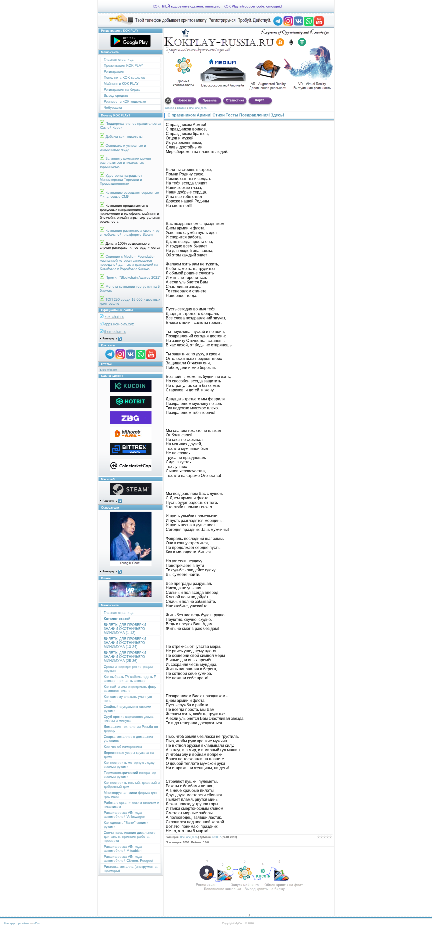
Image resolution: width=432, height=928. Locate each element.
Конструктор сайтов (16, 923)
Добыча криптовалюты (124, 136)
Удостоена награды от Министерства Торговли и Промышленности (121, 179)
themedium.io (115, 331)
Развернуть (110, 338)
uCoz (37, 923)
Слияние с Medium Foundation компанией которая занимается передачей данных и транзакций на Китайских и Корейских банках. (129, 262)
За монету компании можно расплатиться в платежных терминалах (125, 162)
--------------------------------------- (130, 339)
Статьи (181, 107)
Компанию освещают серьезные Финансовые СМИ (129, 194)
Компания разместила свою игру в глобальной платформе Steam (130, 232)
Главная (169, 107)
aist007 (216, 837)
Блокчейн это (108, 369)
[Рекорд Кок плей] (278, 24)
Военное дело (197, 107)
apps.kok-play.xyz (119, 324)
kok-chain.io (114, 316)
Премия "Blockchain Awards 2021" (133, 277)
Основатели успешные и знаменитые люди (123, 147)
